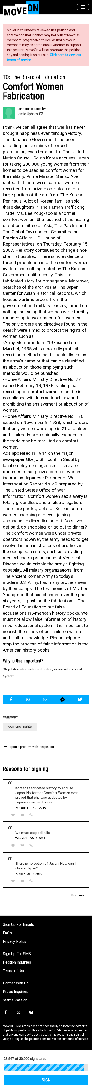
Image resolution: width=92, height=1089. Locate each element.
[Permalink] (31, 815)
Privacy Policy (14, 941)
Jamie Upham (28, 114)
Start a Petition (15, 1000)
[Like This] (13, 815)
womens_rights (20, 726)
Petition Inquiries (17, 962)
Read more (78, 895)
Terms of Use (14, 971)
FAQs (7, 933)
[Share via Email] (45, 699)
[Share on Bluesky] (80, 699)
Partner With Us (16, 983)
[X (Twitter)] (18, 1012)
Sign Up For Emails (18, 924)
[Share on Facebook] (11, 699)
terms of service (77, 1039)
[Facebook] (5, 1012)
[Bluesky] (31, 1012)
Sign (46, 1080)
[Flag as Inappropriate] (22, 815)
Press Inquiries (15, 991)
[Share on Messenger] (63, 699)
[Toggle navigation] (83, 7)
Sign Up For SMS (17, 954)
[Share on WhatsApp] (28, 699)
